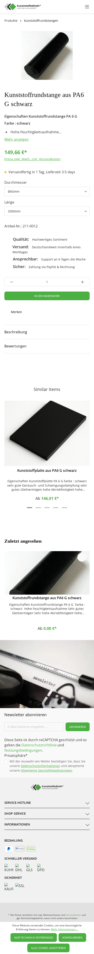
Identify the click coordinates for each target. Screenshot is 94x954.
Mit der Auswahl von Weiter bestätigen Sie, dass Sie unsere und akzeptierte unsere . (47, 765)
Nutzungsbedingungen (23, 750)
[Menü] (87, 6)
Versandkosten (73, 914)
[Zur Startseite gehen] (22, 7)
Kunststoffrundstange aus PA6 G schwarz (47, 597)
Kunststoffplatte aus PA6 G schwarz (47, 470)
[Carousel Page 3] (47, 507)
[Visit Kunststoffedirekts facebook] (39, 366)
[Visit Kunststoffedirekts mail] (70, 366)
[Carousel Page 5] (64, 507)
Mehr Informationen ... (64, 929)
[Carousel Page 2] (38, 507)
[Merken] (81, 406)
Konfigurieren (72, 937)
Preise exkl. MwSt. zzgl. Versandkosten (32, 159)
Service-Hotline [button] (17, 803)
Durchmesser (15, 182)
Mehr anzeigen (16, 139)
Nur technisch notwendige (33, 937)
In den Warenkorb (47, 296)
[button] (47, 332)
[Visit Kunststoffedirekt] (24, 366)
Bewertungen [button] (15, 346)
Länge (9, 202)
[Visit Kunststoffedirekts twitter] (66, 907)
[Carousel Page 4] (55, 507)
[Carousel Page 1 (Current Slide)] (29, 507)
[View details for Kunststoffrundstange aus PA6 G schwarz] (47, 573)
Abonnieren (77, 727)
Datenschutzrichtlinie (39, 745)
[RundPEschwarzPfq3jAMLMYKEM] (47, 55)
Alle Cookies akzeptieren (48, 948)
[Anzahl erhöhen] (84, 281)
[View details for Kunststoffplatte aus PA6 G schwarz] (47, 433)
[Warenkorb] (82, 6)
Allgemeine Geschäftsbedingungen (46, 770)
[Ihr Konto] (77, 6)
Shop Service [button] (15, 813)
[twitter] (54, 366)
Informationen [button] (17, 824)
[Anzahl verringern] (10, 281)
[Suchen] (68, 6)
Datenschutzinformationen (40, 766)
